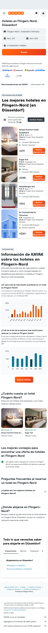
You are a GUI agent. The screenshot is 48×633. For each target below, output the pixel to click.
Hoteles (23, 587)
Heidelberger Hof (27, 186)
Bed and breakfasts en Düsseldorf (19, 569)
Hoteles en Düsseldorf (31, 589)
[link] (24, 380)
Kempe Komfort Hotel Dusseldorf (29, 131)
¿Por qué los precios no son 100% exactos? (22, 626)
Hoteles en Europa (35, 587)
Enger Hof (23, 159)
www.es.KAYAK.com (10, 587)
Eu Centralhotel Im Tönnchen (27, 213)
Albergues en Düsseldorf (16, 565)
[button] (4, 13)
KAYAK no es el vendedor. (14, 617)
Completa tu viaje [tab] (37, 551)
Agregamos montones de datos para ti (20, 621)
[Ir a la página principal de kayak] (16, 13)
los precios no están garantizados (15, 610)
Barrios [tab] (23, 551)
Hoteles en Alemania (14, 589)
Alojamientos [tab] (10, 551)
